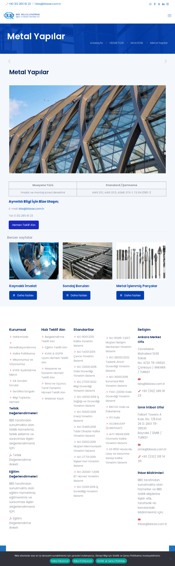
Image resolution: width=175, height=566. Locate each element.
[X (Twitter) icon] (159, 4)
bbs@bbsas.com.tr (48, 4)
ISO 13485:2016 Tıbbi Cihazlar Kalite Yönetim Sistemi (86, 431)
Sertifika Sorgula (23, 391)
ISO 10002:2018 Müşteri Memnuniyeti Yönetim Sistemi (87, 446)
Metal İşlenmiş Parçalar (136, 286)
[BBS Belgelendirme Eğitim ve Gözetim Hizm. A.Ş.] (21, 15)
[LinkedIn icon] (163, 4)
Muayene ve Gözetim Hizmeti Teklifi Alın (52, 373)
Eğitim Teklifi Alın (56, 347)
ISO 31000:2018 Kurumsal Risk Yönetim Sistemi (117, 381)
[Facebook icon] (154, 4)
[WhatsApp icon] (150, 4)
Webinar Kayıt (54, 399)
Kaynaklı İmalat (23, 286)
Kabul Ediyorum (60, 561)
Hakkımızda (20, 337)
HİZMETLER (117, 43)
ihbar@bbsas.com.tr (152, 524)
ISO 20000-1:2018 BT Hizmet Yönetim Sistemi (86, 476)
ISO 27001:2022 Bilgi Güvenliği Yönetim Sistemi (84, 386)
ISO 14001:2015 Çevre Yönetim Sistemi (84, 356)
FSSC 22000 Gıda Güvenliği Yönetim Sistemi (119, 396)
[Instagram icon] (167, 4)
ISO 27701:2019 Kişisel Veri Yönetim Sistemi (86, 461)
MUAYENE (137, 43)
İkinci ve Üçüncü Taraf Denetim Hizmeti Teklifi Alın (53, 388)
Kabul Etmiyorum (83, 561)
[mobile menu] (169, 16)
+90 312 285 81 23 (20, 4)
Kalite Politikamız (24, 353)
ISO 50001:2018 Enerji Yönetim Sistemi (84, 416)
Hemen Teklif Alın (23, 225)
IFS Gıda (114, 417)
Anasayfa (96, 43)
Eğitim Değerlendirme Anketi (20, 523)
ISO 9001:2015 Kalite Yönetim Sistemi (83, 341)
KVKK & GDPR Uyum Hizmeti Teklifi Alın (54, 358)
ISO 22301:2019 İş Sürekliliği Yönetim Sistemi (85, 491)
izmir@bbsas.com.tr (152, 449)
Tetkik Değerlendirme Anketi (20, 459)
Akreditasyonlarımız (22, 347)
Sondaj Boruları (76, 286)
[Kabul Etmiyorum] (170, 558)
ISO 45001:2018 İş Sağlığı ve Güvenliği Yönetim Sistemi (86, 401)
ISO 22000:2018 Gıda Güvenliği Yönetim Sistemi (85, 371)
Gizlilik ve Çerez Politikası (111, 561)
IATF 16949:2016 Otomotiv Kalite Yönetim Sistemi (117, 438)
